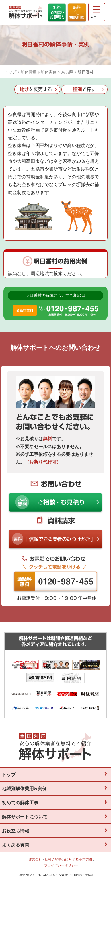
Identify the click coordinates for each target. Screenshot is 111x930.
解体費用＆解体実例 (39, 72)
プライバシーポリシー (61, 865)
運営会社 (35, 859)
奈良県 (67, 72)
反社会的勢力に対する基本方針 (68, 859)
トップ (10, 72)
